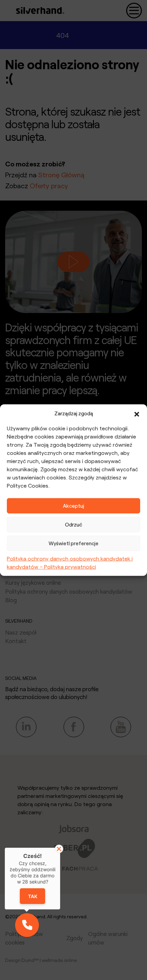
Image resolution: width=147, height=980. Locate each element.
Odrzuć (73, 524)
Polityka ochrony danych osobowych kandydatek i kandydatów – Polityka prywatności (70, 562)
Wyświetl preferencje (73, 543)
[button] (136, 413)
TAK (32, 896)
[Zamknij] (59, 849)
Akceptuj (73, 506)
